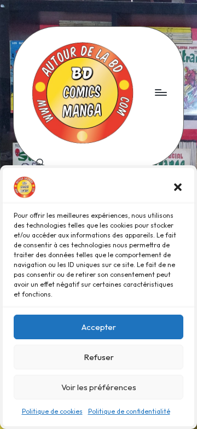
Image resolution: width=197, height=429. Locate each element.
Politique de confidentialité (129, 411)
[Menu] (160, 92)
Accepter (99, 327)
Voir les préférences (98, 387)
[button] (177, 187)
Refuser (99, 357)
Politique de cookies (52, 411)
